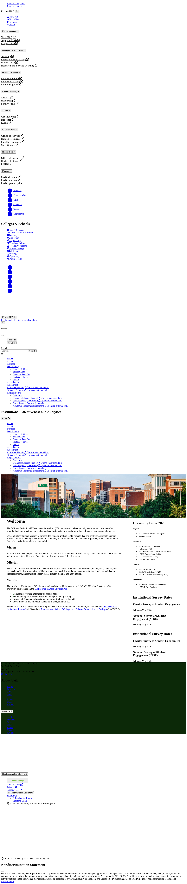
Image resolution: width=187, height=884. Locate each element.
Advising (6, 56)
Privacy (12, 787)
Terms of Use (14, 790)
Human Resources (10, 138)
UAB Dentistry (9, 180)
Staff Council (8, 145)
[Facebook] (10, 267)
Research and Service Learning (17, 65)
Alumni (5, 110)
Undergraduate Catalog (13, 59)
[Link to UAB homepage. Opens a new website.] (26, 741)
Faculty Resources (11, 141)
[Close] (17, 11)
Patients (6, 171)
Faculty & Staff (9, 130)
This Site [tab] (12, 340)
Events (5, 122)
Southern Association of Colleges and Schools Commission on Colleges (74, 609)
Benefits (5, 119)
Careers (10, 702)
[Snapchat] (10, 286)
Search (4, 348)
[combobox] (14, 350)
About (10, 361)
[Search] (3, 322)
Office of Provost (10, 135)
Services (5, 97)
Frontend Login (20, 801)
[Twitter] (10, 272)
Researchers (8, 152)
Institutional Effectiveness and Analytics (19, 320)
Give (9, 692)
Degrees (11, 689)
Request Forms (14, 392)
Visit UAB (6, 37)
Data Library (13, 366)
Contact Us (6, 674)
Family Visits (8, 103)
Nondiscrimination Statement (14, 774)
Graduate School (10, 78)
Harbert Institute (10, 161)
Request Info (8, 43)
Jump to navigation (16, 3)
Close (5, 418)
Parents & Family (10, 91)
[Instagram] (10, 276)
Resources (6, 100)
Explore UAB (8, 317)
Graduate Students (10, 72)
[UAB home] (93, 314)
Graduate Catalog (10, 81)
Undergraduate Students (12, 50)
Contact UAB (15, 784)
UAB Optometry (10, 183)
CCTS (5, 164)
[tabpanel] (93, 349)
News (9, 694)
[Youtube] (10, 281)
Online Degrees (9, 84)
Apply (10, 686)
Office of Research (11, 158)
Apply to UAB (9, 40)
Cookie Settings (17, 780)
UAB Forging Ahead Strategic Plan (51, 589)
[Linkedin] (10, 290)
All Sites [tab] (11, 343)
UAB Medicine (9, 177)
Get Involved (8, 116)
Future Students (9, 31)
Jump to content (14, 6)
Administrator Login (22, 798)
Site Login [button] (12, 795)
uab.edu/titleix (7, 881)
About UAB (7, 711)
